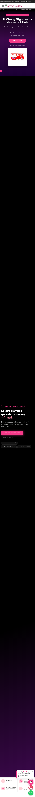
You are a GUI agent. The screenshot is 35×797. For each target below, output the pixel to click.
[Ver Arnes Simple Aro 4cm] (23, 71)
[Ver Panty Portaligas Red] (31, 71)
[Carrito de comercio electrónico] (32, 6)
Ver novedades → (8, 437)
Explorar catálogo (12, 433)
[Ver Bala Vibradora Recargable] (5, 71)
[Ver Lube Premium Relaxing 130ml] (27, 71)
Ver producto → (17, 40)
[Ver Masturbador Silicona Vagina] (16, 71)
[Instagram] (30, 787)
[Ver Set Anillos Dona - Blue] (12, 71)
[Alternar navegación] (3, 6)
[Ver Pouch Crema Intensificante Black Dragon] (20, 71)
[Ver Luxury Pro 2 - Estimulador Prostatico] (8, 71)
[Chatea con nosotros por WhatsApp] (30, 792)
